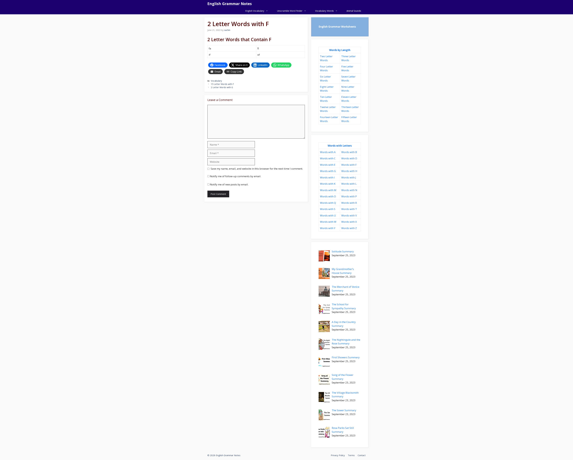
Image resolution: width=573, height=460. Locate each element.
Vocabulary (216, 80)
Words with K (327, 183)
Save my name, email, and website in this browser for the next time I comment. (257, 168)
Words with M (328, 190)
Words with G (328, 171)
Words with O (328, 196)
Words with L (349, 183)
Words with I (327, 177)
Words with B (349, 152)
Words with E (327, 164)
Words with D (349, 158)
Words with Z (349, 228)
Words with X (349, 221)
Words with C (327, 158)
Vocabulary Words (324, 10)
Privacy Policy (338, 455)
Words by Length (339, 50)
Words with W (328, 221)
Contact (362, 455)
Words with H (349, 171)
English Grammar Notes (229, 3)
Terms (351, 455)
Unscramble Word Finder (289, 10)
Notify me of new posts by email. (229, 184)
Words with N (349, 190)
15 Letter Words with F (222, 84)
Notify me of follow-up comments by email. (235, 176)
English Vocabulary (254, 10)
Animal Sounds (353, 10)
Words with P (349, 196)
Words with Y (327, 228)
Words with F (349, 164)
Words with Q (328, 202)
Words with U (328, 215)
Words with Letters (340, 145)
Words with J (348, 177)
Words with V (349, 215)
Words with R (349, 202)
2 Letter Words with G (222, 87)
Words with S (327, 209)
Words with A (328, 152)
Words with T (349, 209)
